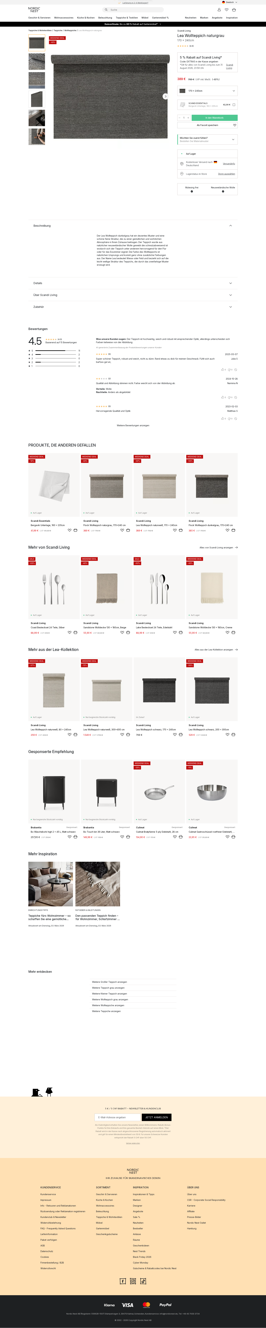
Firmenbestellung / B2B (52, 1262)
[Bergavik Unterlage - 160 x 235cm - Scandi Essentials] (182, 105)
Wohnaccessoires (63, 17)
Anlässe (137, 1234)
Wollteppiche (70, 30)
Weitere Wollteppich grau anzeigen (110, 999)
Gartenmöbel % (160, 17)
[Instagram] (133, 1281)
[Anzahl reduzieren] (179, 118)
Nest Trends (139, 1251)
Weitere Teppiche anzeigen (106, 1011)
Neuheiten (190, 17)
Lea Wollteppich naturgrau (90, 30)
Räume (136, 1240)
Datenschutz (46, 1251)
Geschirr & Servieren (39, 17)
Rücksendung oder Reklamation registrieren (62, 1211)
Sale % (136, 1217)
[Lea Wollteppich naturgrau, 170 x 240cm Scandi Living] (110, 96)
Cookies (44, 1257)
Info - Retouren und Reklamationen (58, 1206)
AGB (42, 1245)
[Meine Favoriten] (226, 9)
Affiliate (191, 1211)
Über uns (191, 1194)
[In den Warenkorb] (75, 530)
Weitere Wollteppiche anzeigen (108, 1005)
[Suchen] (106, 9)
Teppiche (58, 30)
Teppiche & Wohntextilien (40, 30)
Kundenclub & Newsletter (53, 1217)
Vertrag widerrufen (133, 1143)
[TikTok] (143, 1281)
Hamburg (191, 1228)
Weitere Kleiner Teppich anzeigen (109, 993)
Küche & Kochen (86, 17)
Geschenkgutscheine (107, 1234)
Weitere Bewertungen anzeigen (133, 425)
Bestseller (138, 1228)
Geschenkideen (141, 1245)
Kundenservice (48, 1194)
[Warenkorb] (234, 9)
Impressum (45, 1200)
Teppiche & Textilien (127, 17)
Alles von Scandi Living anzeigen (216, 547)
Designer (137, 1206)
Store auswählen (226, 173)
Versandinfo (229, 163)
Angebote (217, 17)
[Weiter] (166, 96)
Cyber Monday (140, 1262)
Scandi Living (229, 66)
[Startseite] (34, 9)
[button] (185, 46)
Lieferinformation (49, 1234)
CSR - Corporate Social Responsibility (206, 1200)
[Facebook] (123, 1281)
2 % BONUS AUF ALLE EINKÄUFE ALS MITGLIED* (135, 2)
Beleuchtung (105, 17)
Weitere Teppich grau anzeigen (108, 987)
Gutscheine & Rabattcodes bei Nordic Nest (154, 1268)
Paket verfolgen (48, 1240)
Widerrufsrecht (48, 1268)
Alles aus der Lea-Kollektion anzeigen (214, 649)
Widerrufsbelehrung (50, 1223)
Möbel (145, 17)
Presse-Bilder (194, 1217)
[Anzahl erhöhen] (188, 118)
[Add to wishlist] (69, 530)
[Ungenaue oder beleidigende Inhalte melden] (236, 369)
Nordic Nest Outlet (196, 1223)
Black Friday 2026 (142, 1257)
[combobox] (230, 2)
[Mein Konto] (219, 9)
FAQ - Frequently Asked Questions (58, 1228)
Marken (204, 17)
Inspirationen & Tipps (143, 1194)
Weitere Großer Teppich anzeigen (109, 982)
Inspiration (232, 17)
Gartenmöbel (102, 1228)
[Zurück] (56, 96)
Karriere (191, 1206)
